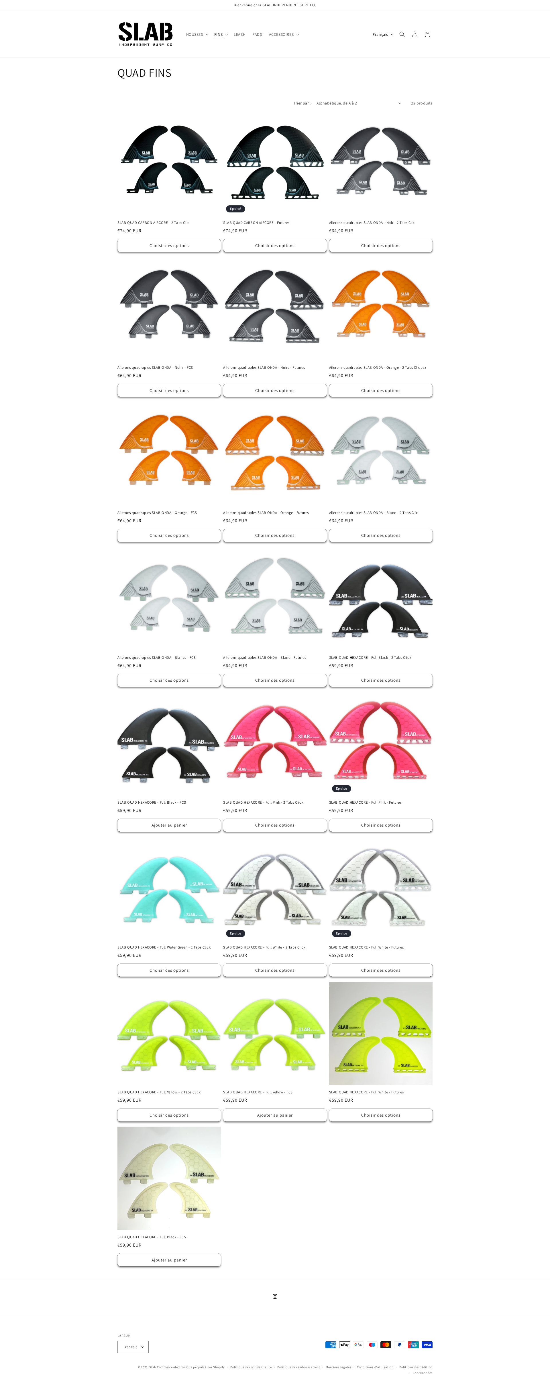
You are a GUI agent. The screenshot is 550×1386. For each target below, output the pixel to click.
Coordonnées (423, 1373)
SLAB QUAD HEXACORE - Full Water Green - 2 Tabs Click (164, 947)
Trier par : (302, 103)
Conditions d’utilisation (375, 1367)
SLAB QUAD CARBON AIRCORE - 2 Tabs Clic (153, 222)
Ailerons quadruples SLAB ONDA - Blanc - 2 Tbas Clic (373, 512)
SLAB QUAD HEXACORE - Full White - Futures (366, 947)
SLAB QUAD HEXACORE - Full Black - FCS (151, 802)
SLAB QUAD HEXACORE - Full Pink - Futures (365, 802)
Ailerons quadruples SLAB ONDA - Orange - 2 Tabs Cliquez (377, 367)
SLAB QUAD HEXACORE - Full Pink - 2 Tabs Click (263, 802)
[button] (197, 34)
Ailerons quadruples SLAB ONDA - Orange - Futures (266, 512)
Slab (153, 1367)
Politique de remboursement (298, 1367)
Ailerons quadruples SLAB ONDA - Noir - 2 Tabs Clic (372, 222)
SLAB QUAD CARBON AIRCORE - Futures (256, 222)
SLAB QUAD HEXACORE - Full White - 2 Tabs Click (264, 947)
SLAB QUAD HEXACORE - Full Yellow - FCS (258, 1092)
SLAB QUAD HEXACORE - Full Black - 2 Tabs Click (370, 657)
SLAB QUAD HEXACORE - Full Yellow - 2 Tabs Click (159, 1092)
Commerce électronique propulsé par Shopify (191, 1367)
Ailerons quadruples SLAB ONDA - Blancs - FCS (156, 657)
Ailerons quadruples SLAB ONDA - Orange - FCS (157, 512)
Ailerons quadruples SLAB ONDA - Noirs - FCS (155, 367)
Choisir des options (169, 245)
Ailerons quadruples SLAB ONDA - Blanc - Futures (264, 657)
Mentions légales (338, 1367)
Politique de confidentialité (251, 1367)
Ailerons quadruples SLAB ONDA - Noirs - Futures (264, 367)
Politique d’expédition (416, 1367)
